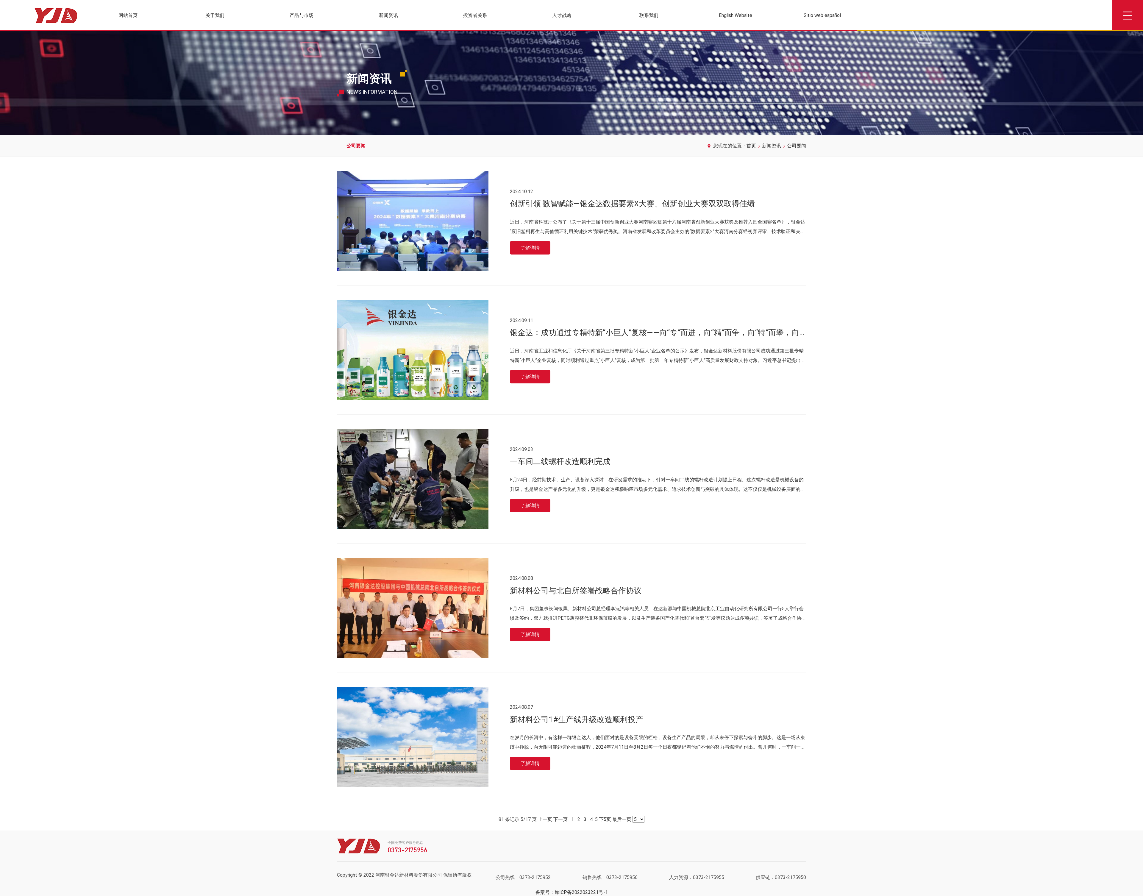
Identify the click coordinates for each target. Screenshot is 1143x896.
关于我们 (214, 15)
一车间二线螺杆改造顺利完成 (560, 461)
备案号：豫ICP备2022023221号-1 (571, 892)
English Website (735, 15)
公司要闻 (356, 146)
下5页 (605, 819)
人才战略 (562, 15)
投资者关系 (475, 15)
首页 (751, 146)
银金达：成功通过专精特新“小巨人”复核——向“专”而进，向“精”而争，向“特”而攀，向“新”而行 (669, 332)
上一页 (545, 819)
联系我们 (648, 15)
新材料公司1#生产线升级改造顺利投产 (576, 719)
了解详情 (530, 248)
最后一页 (621, 819)
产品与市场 (301, 15)
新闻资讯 (388, 15)
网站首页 (128, 15)
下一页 (560, 819)
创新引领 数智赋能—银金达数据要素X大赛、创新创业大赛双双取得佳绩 (632, 203)
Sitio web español (822, 15)
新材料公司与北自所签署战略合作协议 (575, 590)
